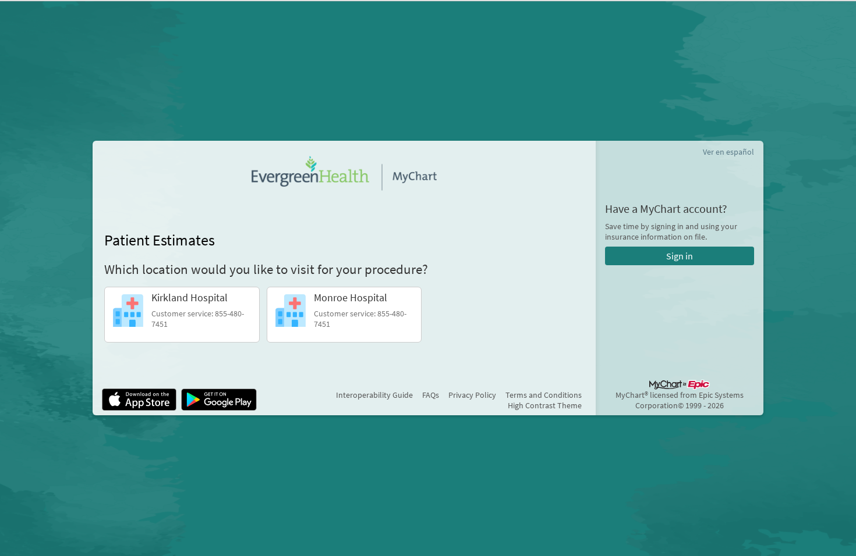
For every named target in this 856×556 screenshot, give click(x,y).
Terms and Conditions (543, 395)
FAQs (430, 395)
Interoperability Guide (374, 395)
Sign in (679, 256)
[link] (182, 315)
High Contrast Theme (545, 405)
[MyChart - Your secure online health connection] (344, 173)
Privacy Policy (472, 395)
